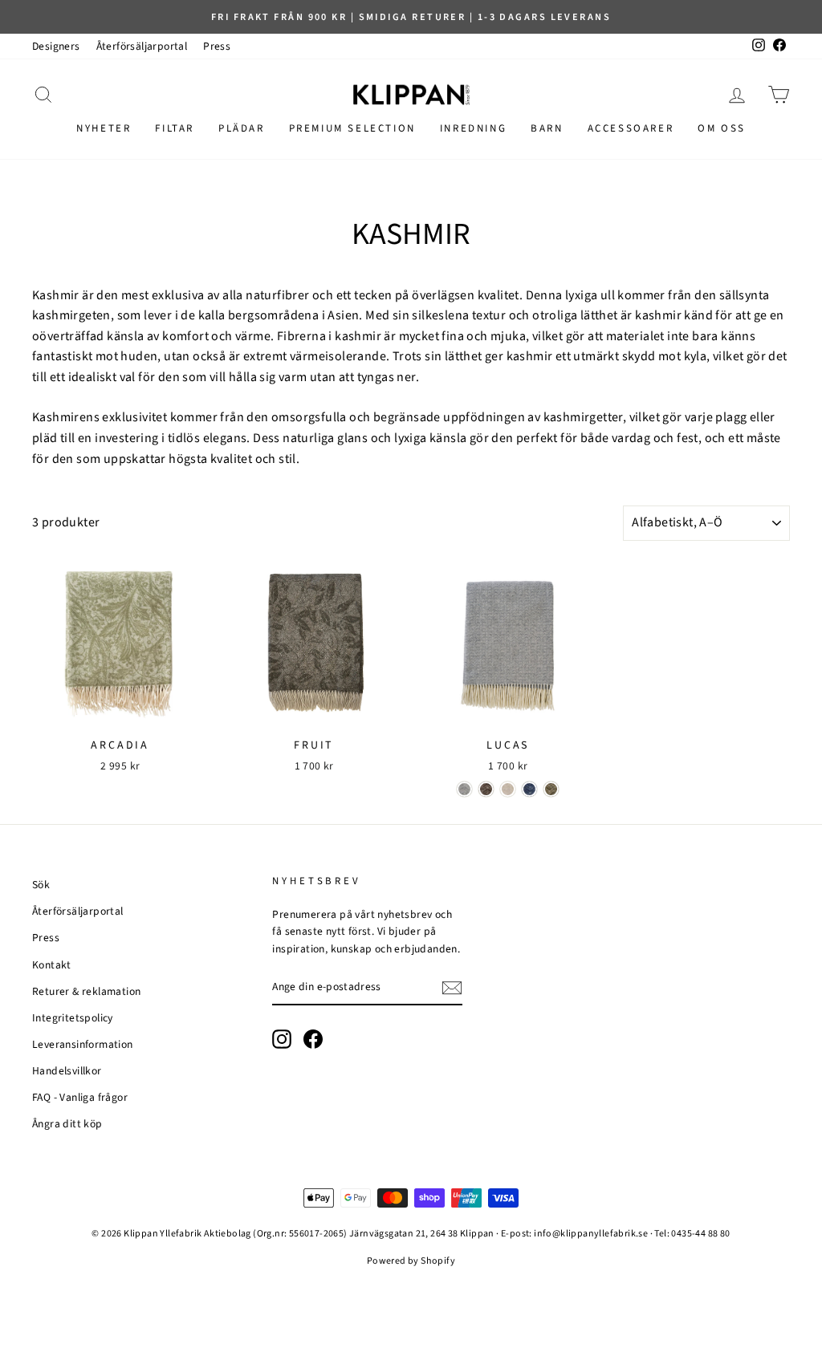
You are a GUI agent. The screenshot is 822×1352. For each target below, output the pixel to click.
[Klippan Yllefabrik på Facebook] (313, 1039)
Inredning (473, 128)
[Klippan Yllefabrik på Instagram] (281, 1039)
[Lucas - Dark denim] (529, 789)
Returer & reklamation (86, 991)
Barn (547, 128)
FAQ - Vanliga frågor (80, 1097)
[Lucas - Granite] (464, 789)
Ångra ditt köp (67, 1123)
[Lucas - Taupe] (507, 789)
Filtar (174, 128)
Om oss (722, 128)
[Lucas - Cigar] (486, 789)
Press (216, 46)
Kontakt (51, 964)
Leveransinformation (82, 1044)
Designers (56, 46)
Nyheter (103, 128)
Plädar (241, 128)
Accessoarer (631, 128)
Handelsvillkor (67, 1070)
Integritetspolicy (72, 1017)
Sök (41, 884)
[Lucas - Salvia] (551, 789)
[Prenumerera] (452, 987)
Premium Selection (352, 128)
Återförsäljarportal (142, 46)
